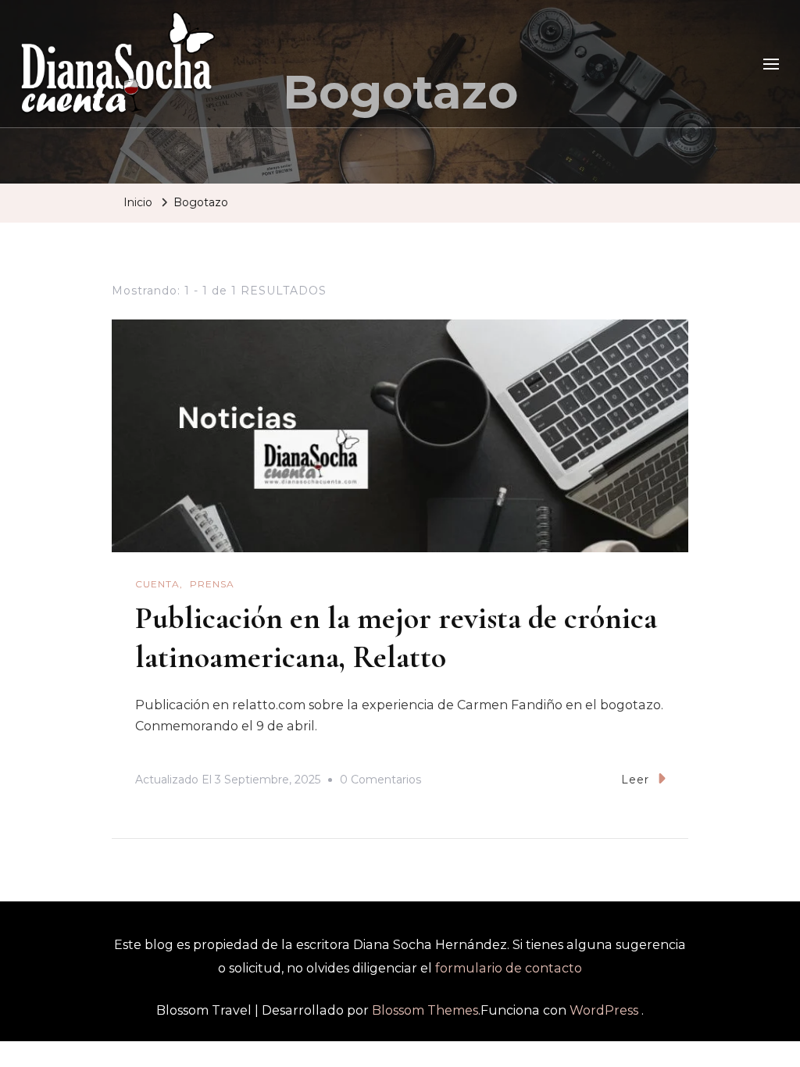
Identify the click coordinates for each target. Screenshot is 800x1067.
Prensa (212, 584)
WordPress (604, 1010)
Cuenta (157, 584)
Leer (635, 780)
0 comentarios (380, 782)
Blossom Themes (425, 1010)
